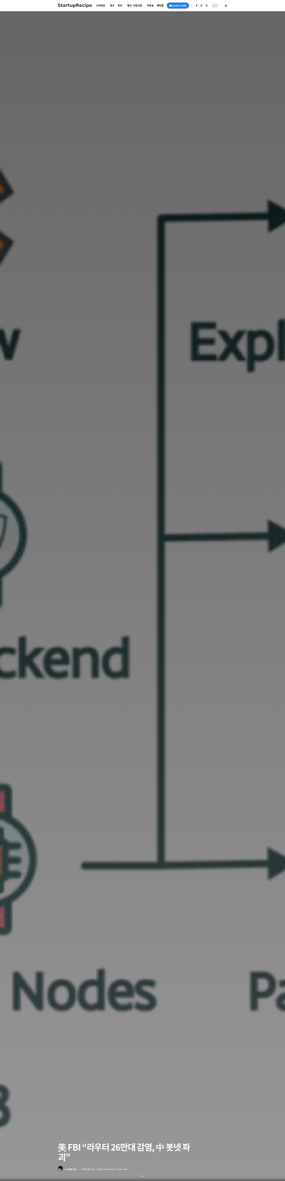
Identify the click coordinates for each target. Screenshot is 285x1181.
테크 (112, 5)
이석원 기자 (71, 1169)
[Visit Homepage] (75, 5)
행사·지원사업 (134, 5)
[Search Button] (226, 5)
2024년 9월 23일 (88, 1169)
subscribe (179, 5)
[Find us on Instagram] (207, 5)
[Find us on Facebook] (196, 5)
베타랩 (160, 5)
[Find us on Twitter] (201, 5)
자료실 (150, 5)
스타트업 (100, 5)
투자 (120, 5)
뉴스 (100, 1169)
